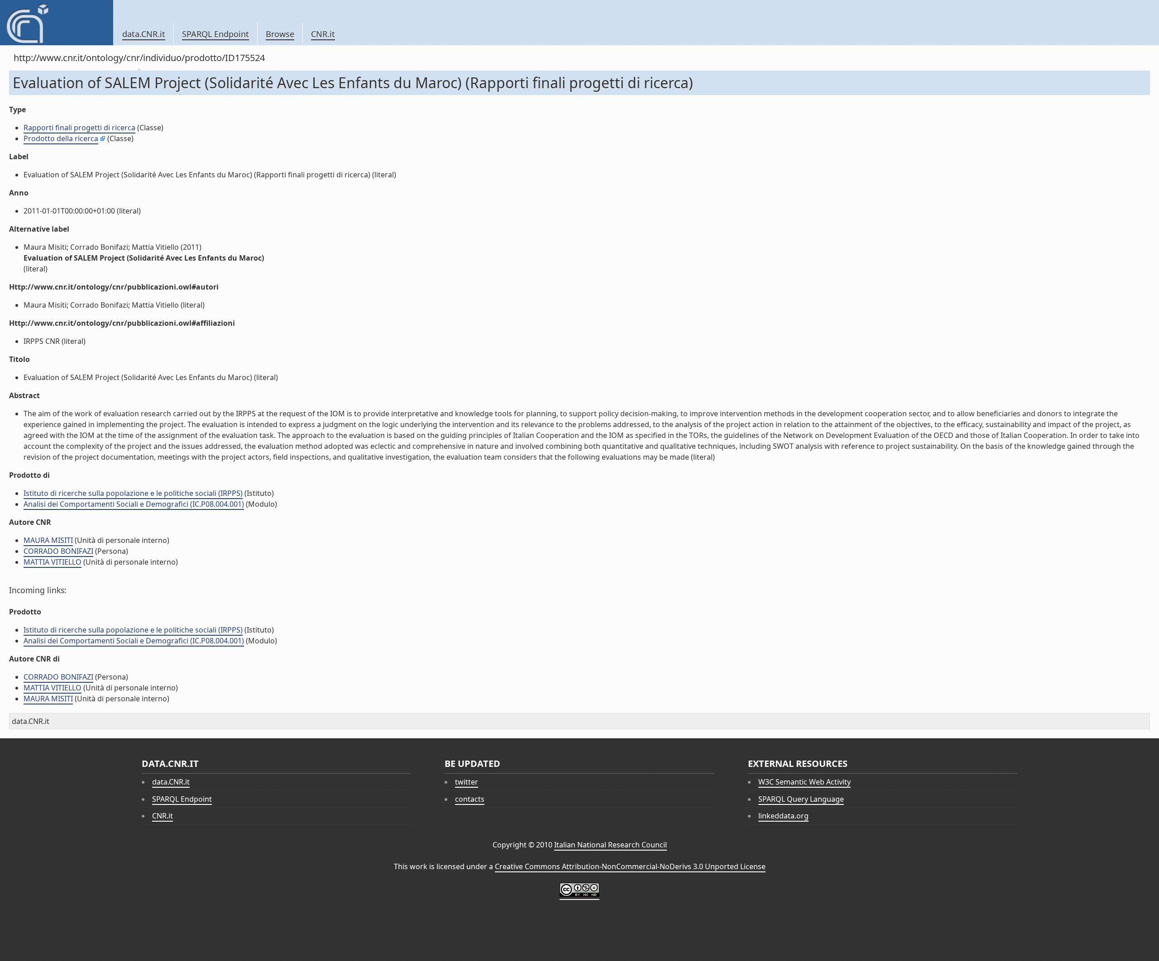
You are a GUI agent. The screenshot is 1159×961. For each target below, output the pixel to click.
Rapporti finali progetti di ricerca (79, 128)
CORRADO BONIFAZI (58, 551)
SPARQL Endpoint (215, 34)
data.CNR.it (143, 34)
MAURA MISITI (48, 540)
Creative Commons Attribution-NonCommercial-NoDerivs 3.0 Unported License (630, 866)
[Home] (56, 22)
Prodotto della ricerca (61, 138)
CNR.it (323, 34)
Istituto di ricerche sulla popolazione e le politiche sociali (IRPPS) (133, 493)
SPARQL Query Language (801, 799)
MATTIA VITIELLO (52, 562)
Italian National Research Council (610, 845)
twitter (466, 782)
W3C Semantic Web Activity (804, 782)
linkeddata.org (783, 816)
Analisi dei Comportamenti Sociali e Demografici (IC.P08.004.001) (134, 504)
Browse (280, 34)
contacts (469, 799)
